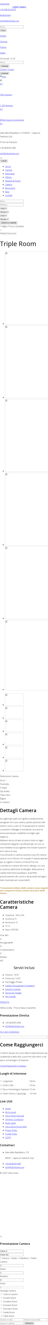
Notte (2, 1283)
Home (8, 1108)
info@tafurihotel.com (9, 20)
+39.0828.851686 (13, 1163)
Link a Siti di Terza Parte (16, 1126)
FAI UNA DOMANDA (9, 1032)
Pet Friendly (10, 996)
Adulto (3, 1269)
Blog (7, 191)
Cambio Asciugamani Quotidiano (20, 985)
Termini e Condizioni (14, 1119)
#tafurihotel (5, 15)
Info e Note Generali (14, 1115)
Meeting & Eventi (12, 180)
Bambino (4, 1276)
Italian (3, 52)
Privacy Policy (11, 1130)
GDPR (8, 1137)
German (3, 41)
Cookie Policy (11, 1133)
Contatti (8, 195)
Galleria (8, 184)
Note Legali (10, 1123)
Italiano (22, 6)
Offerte (8, 177)
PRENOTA (4, 1002)
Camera (3, 1261)
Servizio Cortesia (12, 989)
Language (4, 66)
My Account (10, 1112)
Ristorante (10, 173)
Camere (8, 170)
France (3, 47)
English (3, 35)
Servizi (8, 166)
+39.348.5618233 (8, 9)
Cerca (3, 30)
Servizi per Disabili (13, 992)
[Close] (1, 1236)
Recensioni (10, 188)
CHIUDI (4, 161)
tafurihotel (4, 3)
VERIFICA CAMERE (8, 223)
